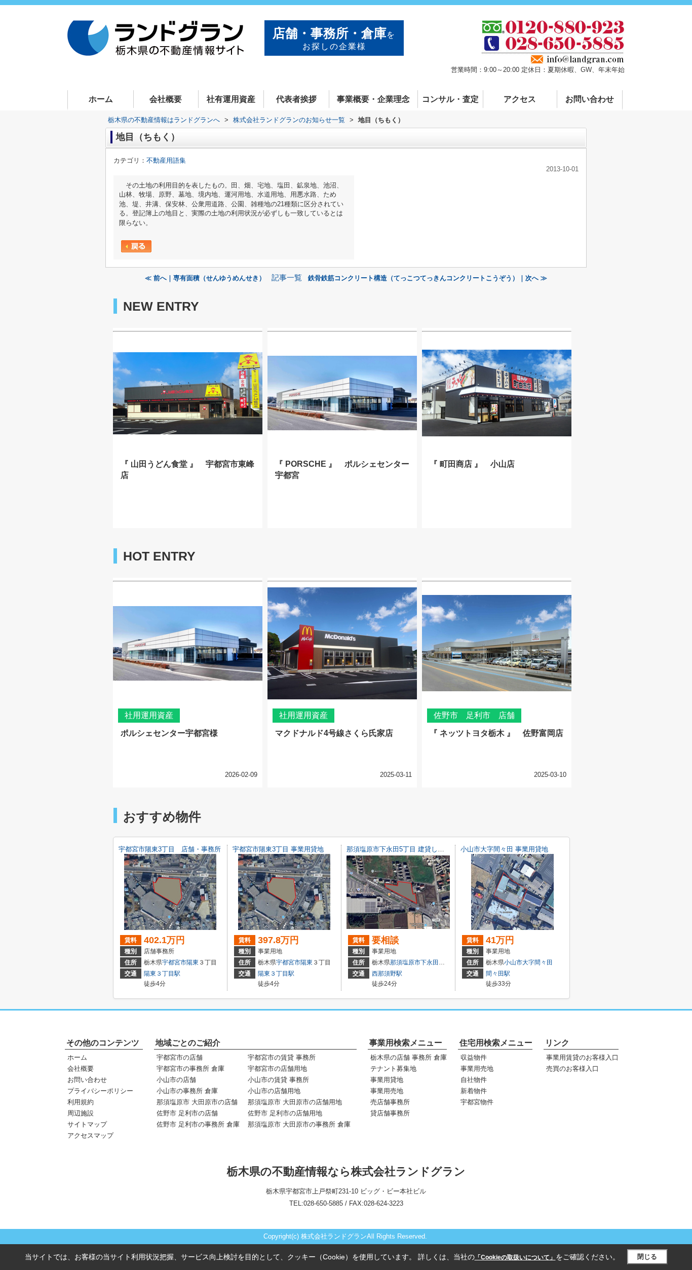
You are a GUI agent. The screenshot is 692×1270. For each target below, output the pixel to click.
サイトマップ (87, 1124)
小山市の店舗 (176, 1080)
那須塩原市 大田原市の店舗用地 (295, 1102)
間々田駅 (498, 973)
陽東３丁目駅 (162, 973)
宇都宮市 (174, 962)
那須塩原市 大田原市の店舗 (197, 1102)
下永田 (429, 962)
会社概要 (165, 99)
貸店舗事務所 (390, 1113)
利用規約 (80, 1102)
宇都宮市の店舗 (180, 1057)
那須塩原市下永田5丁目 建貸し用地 (399, 849)
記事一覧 (287, 278)
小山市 (513, 962)
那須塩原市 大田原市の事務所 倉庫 (299, 1124)
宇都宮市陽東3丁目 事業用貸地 (278, 849)
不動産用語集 (166, 160)
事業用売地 (386, 1091)
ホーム (101, 99)
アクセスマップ (90, 1135)
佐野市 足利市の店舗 (187, 1113)
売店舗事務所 (390, 1102)
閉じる (647, 1256)
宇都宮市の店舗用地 (277, 1068)
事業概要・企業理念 (373, 99)
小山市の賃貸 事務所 (278, 1080)
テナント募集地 (393, 1068)
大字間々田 (537, 962)
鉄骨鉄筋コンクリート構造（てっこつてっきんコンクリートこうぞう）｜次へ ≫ (427, 278)
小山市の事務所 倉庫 (187, 1091)
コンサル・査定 (450, 99)
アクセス (520, 99)
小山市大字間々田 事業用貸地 (504, 849)
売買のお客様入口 (572, 1068)
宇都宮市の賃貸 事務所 (282, 1057)
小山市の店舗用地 (274, 1091)
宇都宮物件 (476, 1102)
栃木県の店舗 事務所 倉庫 (408, 1057)
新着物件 (473, 1091)
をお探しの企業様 (334, 38)
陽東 (192, 962)
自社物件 (473, 1080)
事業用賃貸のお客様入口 (582, 1057)
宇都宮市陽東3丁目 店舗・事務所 (170, 849)
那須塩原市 (405, 962)
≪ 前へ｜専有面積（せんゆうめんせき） (205, 278)
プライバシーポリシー (100, 1091)
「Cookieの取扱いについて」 (515, 1257)
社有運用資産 (231, 99)
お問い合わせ (589, 99)
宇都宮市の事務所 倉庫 (190, 1068)
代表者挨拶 (296, 99)
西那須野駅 (387, 973)
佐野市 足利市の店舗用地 (285, 1113)
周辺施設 (80, 1113)
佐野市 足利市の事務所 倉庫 (198, 1124)
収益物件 (473, 1057)
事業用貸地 (386, 1080)
